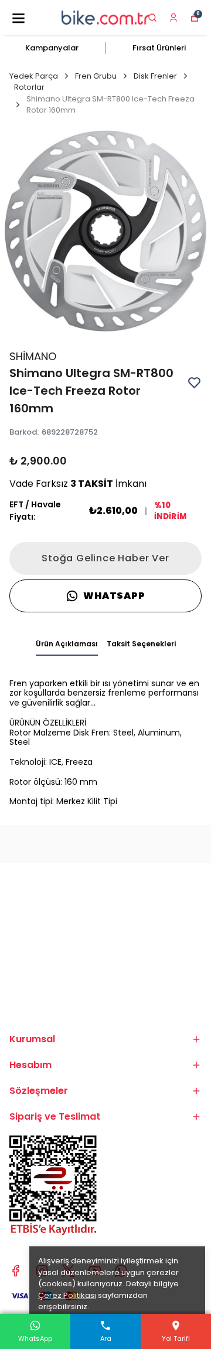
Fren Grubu (96, 76)
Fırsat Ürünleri (159, 47)
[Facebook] (15, 1271)
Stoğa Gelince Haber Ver (105, 558)
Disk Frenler (155, 76)
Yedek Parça (33, 76)
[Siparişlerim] (173, 17)
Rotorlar (29, 87)
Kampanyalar (52, 47)
